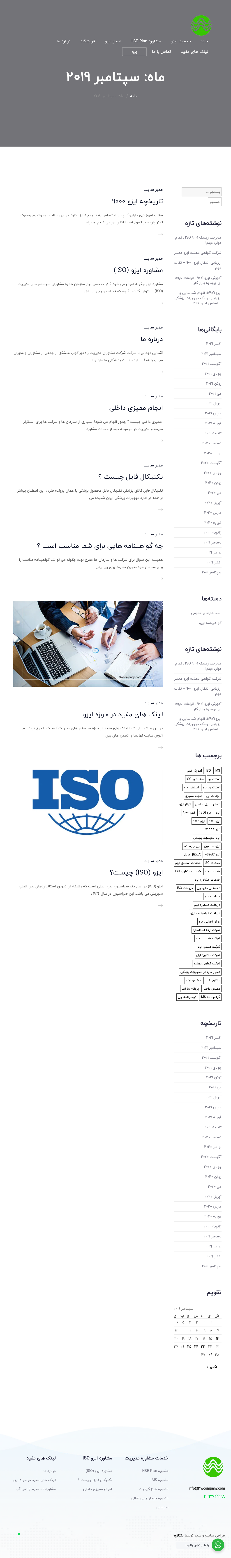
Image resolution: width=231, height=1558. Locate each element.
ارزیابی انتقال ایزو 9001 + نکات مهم (198, 265)
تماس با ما (161, 52)
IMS (217, 770)
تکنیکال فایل (192, 854)
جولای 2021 (213, 373)
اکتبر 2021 (214, 343)
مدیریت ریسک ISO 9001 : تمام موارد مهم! (198, 240)
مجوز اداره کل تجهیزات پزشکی (200, 972)
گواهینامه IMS (210, 997)
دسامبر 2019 (213, 542)
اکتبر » (212, 1367)
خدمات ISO (212, 863)
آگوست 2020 (211, 463)
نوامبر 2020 (213, 453)
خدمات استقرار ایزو (188, 863)
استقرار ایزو (191, 787)
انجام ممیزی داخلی (136, 407)
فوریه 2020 (213, 522)
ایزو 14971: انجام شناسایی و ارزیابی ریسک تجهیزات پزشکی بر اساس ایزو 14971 (198, 298)
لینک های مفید (194, 52)
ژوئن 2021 (214, 383)
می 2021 (215, 393)
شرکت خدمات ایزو (208, 938)
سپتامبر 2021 (211, 353)
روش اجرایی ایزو (209, 921)
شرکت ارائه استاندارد (206, 930)
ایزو (217, 812)
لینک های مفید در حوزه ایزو (123, 714)
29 (210, 1355)
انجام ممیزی (193, 796)
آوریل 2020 (213, 502)
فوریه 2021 (213, 423)
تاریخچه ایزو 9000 (137, 201)
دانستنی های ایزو (208, 888)
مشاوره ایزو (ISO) (138, 270)
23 (203, 1346)
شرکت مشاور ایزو (208, 946)
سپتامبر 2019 (212, 572)
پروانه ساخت (190, 988)
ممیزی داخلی (211, 988)
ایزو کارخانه (212, 854)
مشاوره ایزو (193, 980)
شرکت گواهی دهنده (207, 963)
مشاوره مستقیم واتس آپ (36, 1489)
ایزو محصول (212, 846)
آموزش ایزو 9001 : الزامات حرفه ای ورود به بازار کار (198, 280)
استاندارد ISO (195, 779)
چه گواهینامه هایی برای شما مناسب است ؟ (100, 545)
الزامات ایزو (213, 796)
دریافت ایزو (212, 896)
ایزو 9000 (189, 812)
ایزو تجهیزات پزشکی (206, 838)
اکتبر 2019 (214, 562)
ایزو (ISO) (205, 812)
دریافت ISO (185, 888)
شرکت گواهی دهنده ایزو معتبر (198, 252)
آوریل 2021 (214, 403)
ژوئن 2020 (213, 483)
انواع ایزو (185, 804)
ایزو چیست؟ (192, 846)
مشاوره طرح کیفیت (154, 1489)
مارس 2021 (213, 413)
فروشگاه (88, 41)
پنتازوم (178, 1535)
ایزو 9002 (199, 821)
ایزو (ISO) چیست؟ (136, 872)
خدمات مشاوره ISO (188, 871)
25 (189, 1346)
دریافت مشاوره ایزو (207, 905)
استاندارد (214, 779)
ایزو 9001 (214, 821)
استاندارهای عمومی (206, 613)
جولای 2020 (213, 473)
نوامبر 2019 (214, 552)
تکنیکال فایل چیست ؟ (130, 476)
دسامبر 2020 (212, 443)
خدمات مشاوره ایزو (207, 879)
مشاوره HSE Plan (146, 41)
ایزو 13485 (212, 829)
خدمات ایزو (181, 41)
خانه (204, 41)
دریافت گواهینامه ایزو (205, 913)
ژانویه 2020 (213, 532)
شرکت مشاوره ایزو (208, 955)
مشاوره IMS (159, 1480)
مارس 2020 (213, 512)
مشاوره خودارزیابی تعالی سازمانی (150, 1502)
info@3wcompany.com (207, 1489)
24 (196, 1346)
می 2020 (215, 492)
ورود (134, 52)
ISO (208, 770)
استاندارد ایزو (211, 787)
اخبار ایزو (113, 41)
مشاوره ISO (212, 980)
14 (217, 1338)
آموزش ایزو (194, 770)
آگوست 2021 (212, 363)
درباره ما (64, 41)
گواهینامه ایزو (210, 623)
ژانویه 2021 (213, 433)
